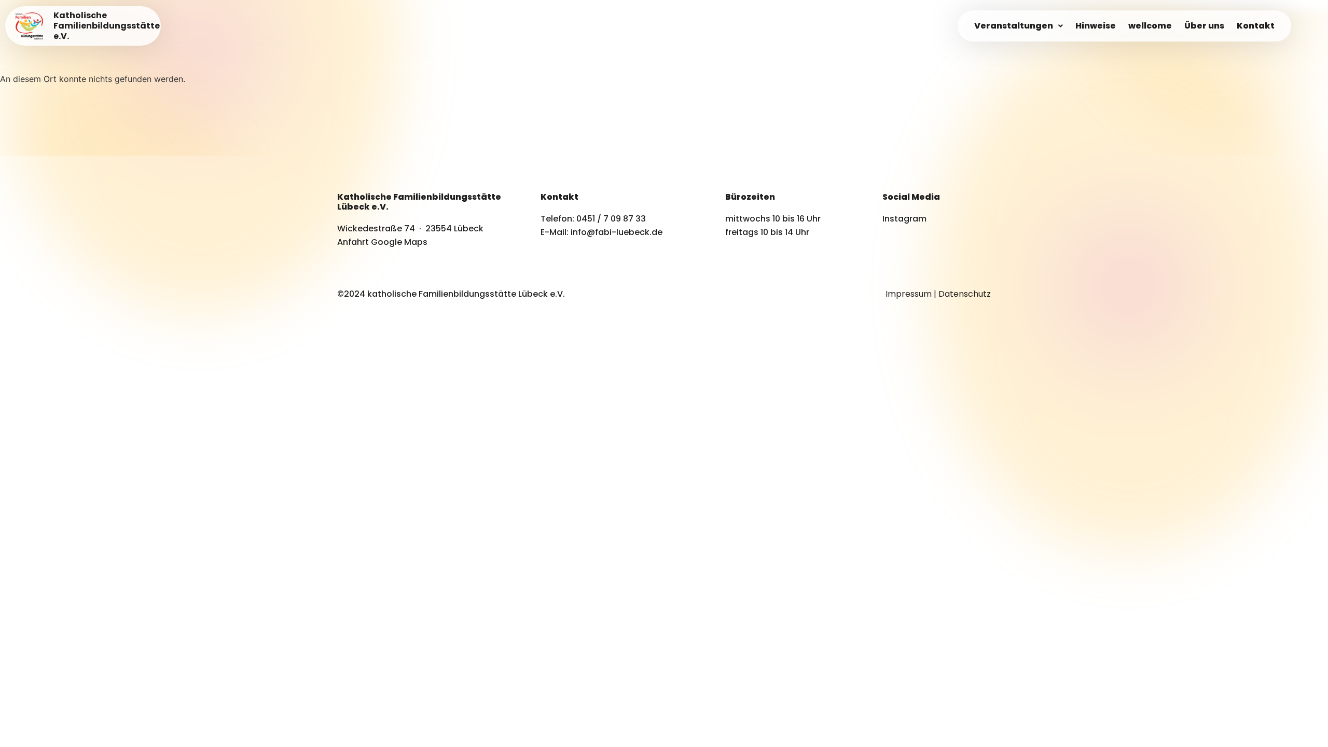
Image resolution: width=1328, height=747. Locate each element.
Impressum (909, 294)
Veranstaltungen (1013, 26)
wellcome (1150, 26)
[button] (1018, 26)
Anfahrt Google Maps (382, 242)
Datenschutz (964, 294)
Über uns (1204, 26)
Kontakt (1256, 26)
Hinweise (1095, 26)
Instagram (904, 219)
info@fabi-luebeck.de (616, 232)
